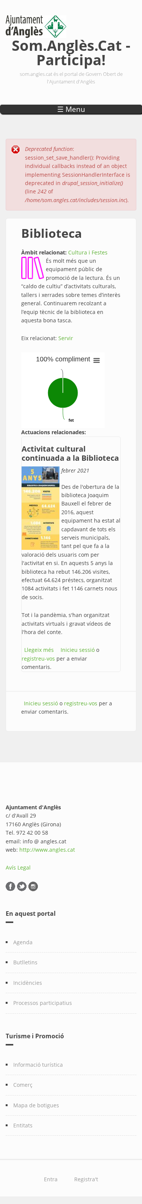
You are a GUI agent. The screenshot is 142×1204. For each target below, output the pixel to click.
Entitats (23, 1125)
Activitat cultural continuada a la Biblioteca (70, 453)
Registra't (86, 1179)
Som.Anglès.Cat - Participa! (71, 51)
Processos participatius (42, 1002)
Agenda (23, 942)
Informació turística (38, 1064)
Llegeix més (39, 649)
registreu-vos (38, 658)
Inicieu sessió (78, 649)
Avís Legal (18, 867)
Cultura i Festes (88, 252)
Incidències (27, 982)
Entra (51, 1179)
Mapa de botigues (36, 1105)
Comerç (23, 1084)
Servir (65, 338)
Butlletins (25, 962)
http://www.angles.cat (47, 849)
